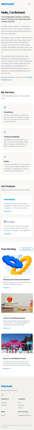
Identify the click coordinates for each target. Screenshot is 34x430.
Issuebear (4, 405)
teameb (7, 4)
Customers (21, 405)
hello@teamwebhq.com (24, 415)
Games (3, 415)
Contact (20, 408)
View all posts (26, 249)
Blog (19, 402)
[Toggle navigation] (29, 4)
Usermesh (4, 402)
